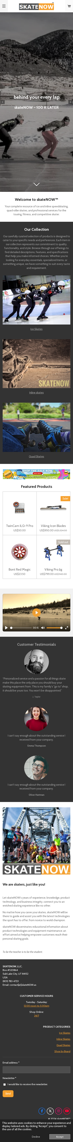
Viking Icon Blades (53, 526)
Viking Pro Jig (53, 569)
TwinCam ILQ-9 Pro (19, 526)
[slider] (21, 628)
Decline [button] (36, 1136)
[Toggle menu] (4, 6)
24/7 (36, 1015)
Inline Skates (63, 1039)
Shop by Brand (62, 1051)
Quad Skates (36, 456)
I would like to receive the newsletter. (28, 1084)
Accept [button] (59, 1136)
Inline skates (36, 392)
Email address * (11, 1062)
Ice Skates (36, 329)
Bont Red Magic (20, 569)
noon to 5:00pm (36, 1005)
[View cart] (69, 6)
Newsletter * (9, 1078)
